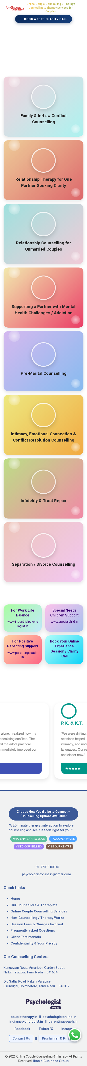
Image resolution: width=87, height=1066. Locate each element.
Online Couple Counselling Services (39, 911)
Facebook (22, 1029)
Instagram (69, 1029)
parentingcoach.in (63, 1021)
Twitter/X (46, 1029)
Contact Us (21, 1038)
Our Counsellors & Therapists (34, 905)
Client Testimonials (26, 937)
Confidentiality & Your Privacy (34, 943)
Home (15, 899)
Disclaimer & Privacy (58, 1038)
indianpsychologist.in (26, 1021)
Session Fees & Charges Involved (37, 924)
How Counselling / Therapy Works (37, 918)
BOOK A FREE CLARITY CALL (45, 19)
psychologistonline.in (59, 1017)
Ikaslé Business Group (51, 1061)
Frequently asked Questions (33, 930)
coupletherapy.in (24, 1017)
